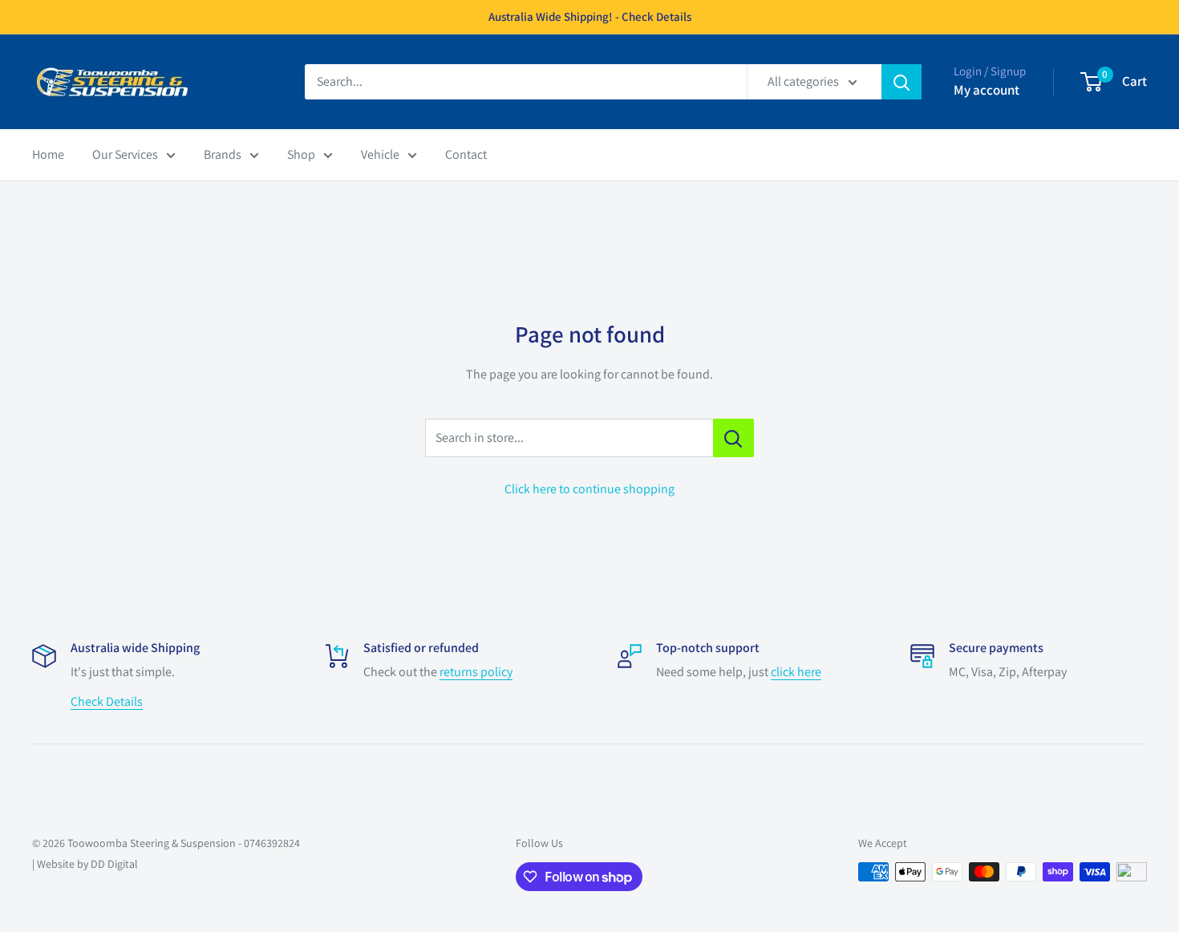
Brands (222, 154)
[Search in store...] (733, 438)
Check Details (107, 701)
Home (48, 154)
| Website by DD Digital (85, 864)
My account (986, 90)
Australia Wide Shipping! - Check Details (589, 16)
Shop (301, 154)
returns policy (476, 671)
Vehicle (380, 154)
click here (796, 671)
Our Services (125, 154)
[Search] (901, 81)
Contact (466, 154)
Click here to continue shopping (589, 488)
